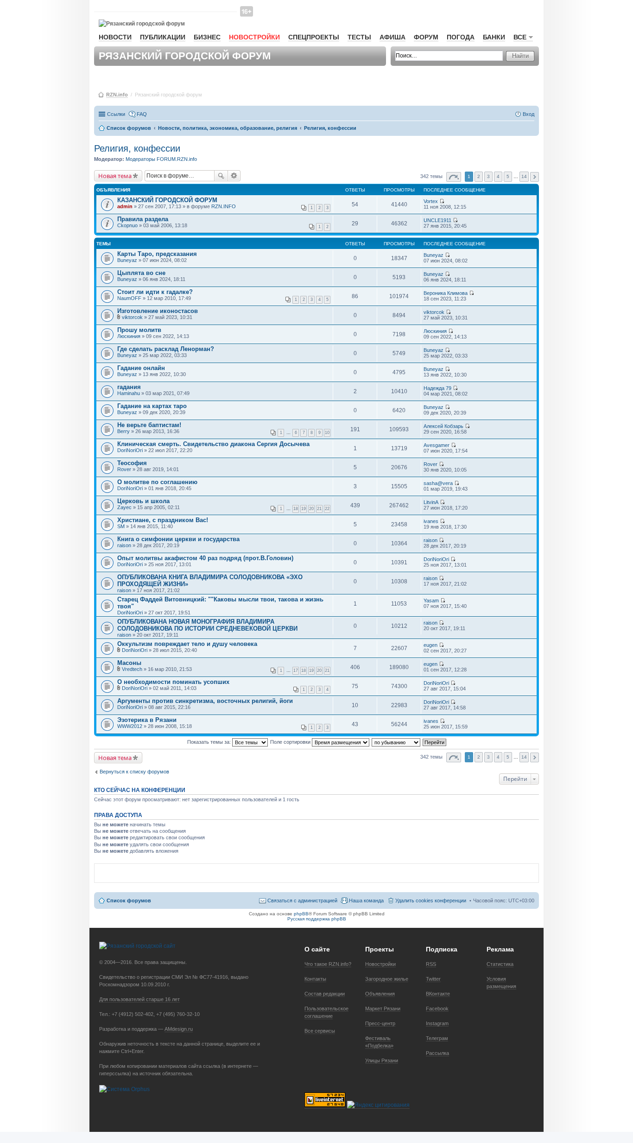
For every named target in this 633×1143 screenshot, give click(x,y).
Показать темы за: (209, 742)
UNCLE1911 (437, 220)
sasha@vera (438, 483)
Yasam (431, 600)
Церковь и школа (143, 501)
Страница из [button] (453, 177)
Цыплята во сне (141, 272)
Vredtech (132, 669)
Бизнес (207, 37)
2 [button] (478, 176)
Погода (461, 37)
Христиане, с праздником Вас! (162, 520)
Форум (426, 37)
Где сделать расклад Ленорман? (165, 348)
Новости (115, 37)
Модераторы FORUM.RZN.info (161, 159)
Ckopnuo (127, 225)
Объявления (380, 993)
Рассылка (437, 1053)
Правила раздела (142, 219)
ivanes (431, 521)
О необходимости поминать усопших (173, 681)
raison (124, 545)
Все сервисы (319, 1031)
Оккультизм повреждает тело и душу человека (187, 643)
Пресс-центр (380, 1023)
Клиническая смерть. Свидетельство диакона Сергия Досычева (213, 444)
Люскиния (128, 336)
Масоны (129, 662)
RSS (431, 964)
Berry (123, 431)
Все (519, 37)
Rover (124, 469)
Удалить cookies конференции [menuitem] (430, 900)
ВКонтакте (438, 993)
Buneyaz (127, 260)
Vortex (431, 201)
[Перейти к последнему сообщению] (441, 201)
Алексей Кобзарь (443, 426)
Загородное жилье (386, 979)
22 (327, 508)
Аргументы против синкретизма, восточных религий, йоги (205, 700)
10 (327, 432)
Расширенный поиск (234, 175)
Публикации (162, 37)
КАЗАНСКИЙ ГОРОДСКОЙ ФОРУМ (167, 200)
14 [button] (524, 176)
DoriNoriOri (130, 450)
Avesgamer (436, 445)
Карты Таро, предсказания (157, 253)
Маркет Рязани (382, 1008)
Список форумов (129, 900)
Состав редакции (324, 993)
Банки (494, 37)
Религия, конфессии (137, 148)
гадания (129, 386)
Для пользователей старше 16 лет (139, 999)
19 (303, 508)
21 (319, 508)
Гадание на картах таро (152, 405)
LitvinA (431, 502)
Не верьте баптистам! (149, 424)
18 (295, 508)
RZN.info (117, 94)
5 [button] (507, 176)
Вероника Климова (446, 293)
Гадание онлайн (141, 367)
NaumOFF (129, 298)
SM (121, 526)
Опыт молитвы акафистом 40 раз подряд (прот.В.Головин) (205, 558)
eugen (430, 645)
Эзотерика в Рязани (147, 719)
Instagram (437, 1023)
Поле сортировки (291, 742)
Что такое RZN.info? (327, 964)
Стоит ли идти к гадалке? (155, 291)
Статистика (500, 964)
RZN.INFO (223, 206)
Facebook (437, 1008)
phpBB (301, 913)
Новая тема (115, 176)
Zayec (124, 507)
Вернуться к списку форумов (134, 771)
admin (125, 206)
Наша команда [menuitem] (366, 900)
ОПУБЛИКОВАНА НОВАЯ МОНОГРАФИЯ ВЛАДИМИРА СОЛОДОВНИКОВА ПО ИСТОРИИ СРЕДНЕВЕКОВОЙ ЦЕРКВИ (207, 625)
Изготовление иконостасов (157, 310)
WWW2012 (129, 726)
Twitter (433, 979)
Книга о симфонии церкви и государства (178, 539)
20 (311, 508)
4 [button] (498, 176)
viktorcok (132, 317)
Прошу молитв (139, 329)
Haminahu (128, 393)
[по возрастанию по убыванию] (396, 742)
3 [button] (488, 176)
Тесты (359, 37)
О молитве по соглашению (157, 482)
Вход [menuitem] (528, 114)
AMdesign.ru (179, 1029)
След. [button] (534, 177)
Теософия (132, 463)
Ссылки (116, 114)
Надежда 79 (437, 388)
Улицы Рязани (381, 1060)
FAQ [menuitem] (142, 114)
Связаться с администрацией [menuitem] (302, 900)
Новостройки (254, 37)
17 (295, 670)
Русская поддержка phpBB (316, 918)
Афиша (392, 37)
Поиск (221, 175)
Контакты (315, 979)
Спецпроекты (313, 37)
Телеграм (437, 1038)
